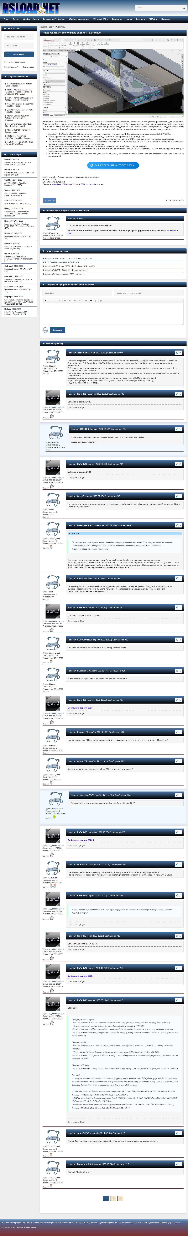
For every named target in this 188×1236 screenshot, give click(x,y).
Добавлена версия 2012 (80, 976)
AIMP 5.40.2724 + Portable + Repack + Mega (17, 131)
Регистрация (28, 67)
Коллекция (117, 19)
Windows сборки (31, 19)
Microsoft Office (100, 19)
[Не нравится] (45, 200)
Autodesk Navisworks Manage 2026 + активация (65, 274)
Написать (165, 19)
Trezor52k (82, 353)
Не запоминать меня (16, 62)
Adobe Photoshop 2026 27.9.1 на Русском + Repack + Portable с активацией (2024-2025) (18, 92)
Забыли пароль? (11, 67)
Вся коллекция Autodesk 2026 (114, 165)
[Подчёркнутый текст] (54, 300)
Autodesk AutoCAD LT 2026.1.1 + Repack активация (66, 270)
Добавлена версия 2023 (80, 708)
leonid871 (82, 864)
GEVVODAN (83, 640)
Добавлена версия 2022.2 (81, 840)
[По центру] (69, 300)
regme (80, 761)
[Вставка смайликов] (80, 300)
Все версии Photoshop (53, 19)
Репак (16, 19)
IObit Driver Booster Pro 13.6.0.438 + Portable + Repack (17, 137)
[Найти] (184, 8)
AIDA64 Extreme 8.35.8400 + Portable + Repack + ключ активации (17, 118)
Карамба (81, 671)
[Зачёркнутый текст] (59, 300)
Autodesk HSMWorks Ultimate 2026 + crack (72, 184)
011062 (83, 429)
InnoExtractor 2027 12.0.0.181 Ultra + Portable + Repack (18, 125)
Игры (129, 19)
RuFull (80, 394)
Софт (6, 19)
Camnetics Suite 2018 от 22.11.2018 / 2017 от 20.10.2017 (68, 258)
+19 (49, 200)
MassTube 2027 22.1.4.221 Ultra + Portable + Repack (19, 105)
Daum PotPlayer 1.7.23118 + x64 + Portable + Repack (19, 111)
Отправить (57, 330)
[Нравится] (54, 200)
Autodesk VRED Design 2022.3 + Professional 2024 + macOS (70, 266)
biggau (80, 732)
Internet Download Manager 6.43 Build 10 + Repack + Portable (19, 99)
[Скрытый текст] (86, 300)
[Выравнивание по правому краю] (74, 300)
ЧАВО (152, 19)
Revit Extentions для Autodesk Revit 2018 (62, 262)
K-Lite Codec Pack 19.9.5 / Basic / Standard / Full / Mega (19, 143)
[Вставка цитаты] (91, 300)
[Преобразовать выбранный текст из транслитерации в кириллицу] (96, 300)
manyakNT (85, 795)
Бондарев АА (84, 525)
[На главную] (38, 8)
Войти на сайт (19, 54)
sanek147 (82, 1133)
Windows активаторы (79, 19)
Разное (139, 19)
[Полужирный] (45, 300)
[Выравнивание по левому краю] (64, 300)
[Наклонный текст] (50, 300)
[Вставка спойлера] (100, 300)
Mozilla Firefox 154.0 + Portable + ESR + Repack (18, 85)
